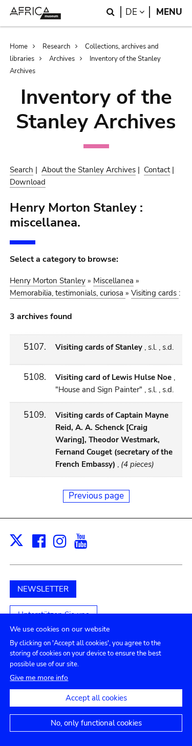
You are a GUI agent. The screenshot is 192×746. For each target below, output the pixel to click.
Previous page (96, 496)
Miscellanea (113, 281)
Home (19, 46)
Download (28, 182)
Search (21, 170)
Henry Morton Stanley (48, 281)
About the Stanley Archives (88, 170)
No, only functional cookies (96, 723)
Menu (169, 12)
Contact (157, 170)
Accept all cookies (96, 698)
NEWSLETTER (43, 589)
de (137, 12)
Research (56, 46)
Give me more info (39, 678)
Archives (62, 58)
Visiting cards (155, 293)
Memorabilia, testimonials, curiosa (67, 293)
